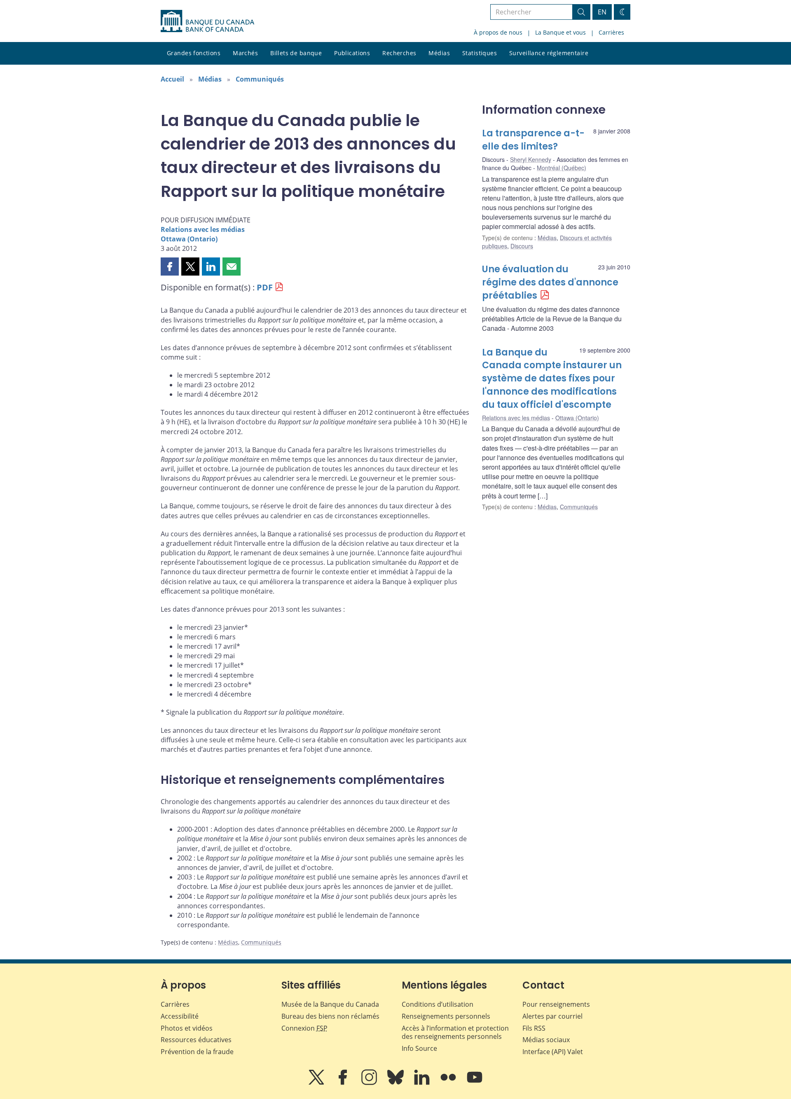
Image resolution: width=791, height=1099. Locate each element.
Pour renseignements (556, 1004)
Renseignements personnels (446, 1016)
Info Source (419, 1048)
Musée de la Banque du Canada (330, 1004)
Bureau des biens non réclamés (330, 1016)
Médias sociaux (546, 1039)
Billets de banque (296, 53)
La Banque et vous (560, 32)
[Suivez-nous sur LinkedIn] (423, 1082)
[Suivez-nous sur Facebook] (343, 1082)
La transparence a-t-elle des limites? (533, 140)
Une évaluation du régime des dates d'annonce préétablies (550, 282)
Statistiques (479, 53)
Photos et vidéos (187, 1028)
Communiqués (260, 79)
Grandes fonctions (193, 53)
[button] (170, 266)
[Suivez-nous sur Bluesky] (396, 1082)
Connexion (304, 1028)
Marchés (245, 53)
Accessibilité (180, 1016)
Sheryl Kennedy (530, 159)
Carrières (611, 32)
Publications (352, 53)
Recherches (399, 53)
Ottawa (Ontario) (189, 238)
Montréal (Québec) (561, 168)
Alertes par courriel (552, 1016)
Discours (521, 246)
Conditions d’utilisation (437, 1004)
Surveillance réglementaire (548, 53)
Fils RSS (533, 1028)
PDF (265, 287)
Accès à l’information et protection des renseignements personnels (455, 1032)
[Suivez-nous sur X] (317, 1082)
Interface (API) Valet (552, 1051)
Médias (439, 53)
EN (602, 11)
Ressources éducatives (196, 1039)
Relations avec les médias (203, 229)
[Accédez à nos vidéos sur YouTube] (474, 1082)
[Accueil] (207, 21)
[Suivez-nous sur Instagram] (370, 1082)
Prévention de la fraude (197, 1051)
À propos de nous (498, 32)
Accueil (172, 79)
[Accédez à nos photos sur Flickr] (449, 1082)
